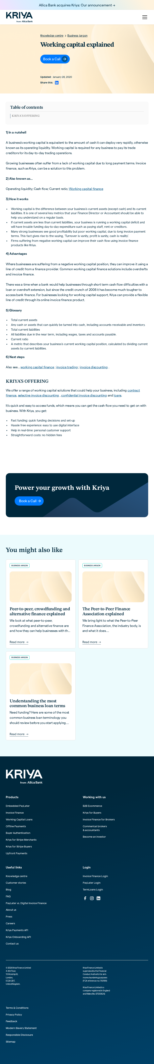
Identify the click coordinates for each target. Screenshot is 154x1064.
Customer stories (16, 882)
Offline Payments (16, 826)
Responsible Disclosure (19, 1034)
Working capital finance (86, 189)
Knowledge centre (16, 876)
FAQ (8, 896)
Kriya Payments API (17, 930)
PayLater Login (91, 882)
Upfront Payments (16, 853)
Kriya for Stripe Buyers (19, 846)
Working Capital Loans (19, 819)
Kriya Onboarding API (18, 937)
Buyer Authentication (18, 832)
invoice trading (67, 367)
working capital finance (37, 367)
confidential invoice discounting (84, 395)
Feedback (11, 1021)
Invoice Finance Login (95, 876)
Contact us (12, 943)
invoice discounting (93, 367)
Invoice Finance (15, 812)
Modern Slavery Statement (21, 1028)
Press (9, 916)
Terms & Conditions (17, 1007)
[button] (144, 17)
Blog (8, 889)
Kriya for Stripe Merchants (21, 839)
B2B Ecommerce (92, 805)
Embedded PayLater (18, 805)
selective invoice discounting (38, 395)
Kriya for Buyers (92, 812)
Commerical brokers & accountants (95, 828)
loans (117, 395)
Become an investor (94, 836)
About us (11, 909)
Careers (10, 923)
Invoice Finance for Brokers (99, 819)
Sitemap (10, 1041)
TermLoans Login (93, 889)
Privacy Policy (14, 1014)
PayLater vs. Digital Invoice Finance (26, 903)
